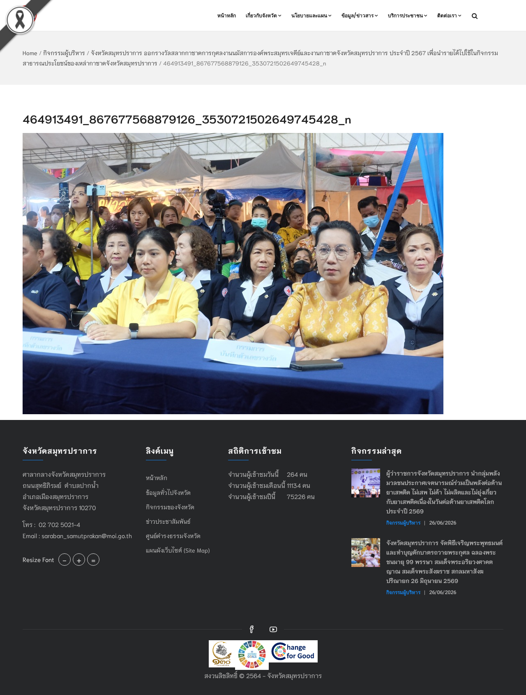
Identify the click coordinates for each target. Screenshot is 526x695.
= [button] (93, 559)
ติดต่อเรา (447, 15)
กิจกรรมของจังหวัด (170, 507)
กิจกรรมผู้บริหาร (64, 52)
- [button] (64, 559)
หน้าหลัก (226, 15)
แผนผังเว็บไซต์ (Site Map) (178, 550)
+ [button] (79, 559)
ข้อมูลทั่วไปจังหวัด (168, 492)
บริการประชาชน (405, 15)
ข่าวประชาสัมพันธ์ (168, 521)
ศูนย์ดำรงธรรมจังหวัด (173, 535)
